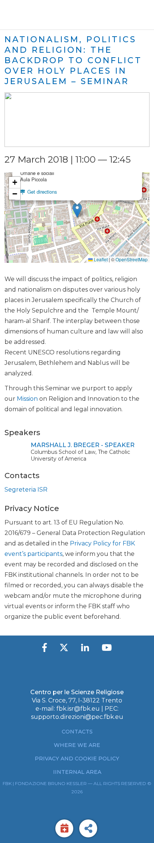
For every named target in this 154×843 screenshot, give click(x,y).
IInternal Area (77, 772)
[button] (77, 210)
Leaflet (100, 259)
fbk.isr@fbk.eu (78, 708)
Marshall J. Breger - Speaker (83, 445)
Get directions (41, 191)
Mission (27, 398)
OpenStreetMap (132, 259)
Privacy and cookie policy (77, 759)
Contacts (77, 732)
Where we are (77, 745)
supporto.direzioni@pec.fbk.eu (77, 716)
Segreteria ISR (25, 489)
